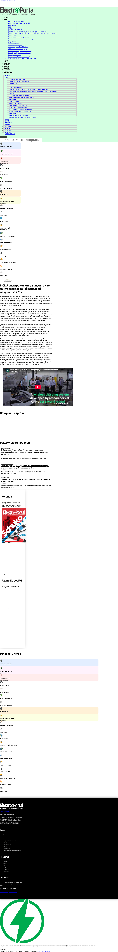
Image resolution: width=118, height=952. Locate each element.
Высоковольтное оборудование (18, 37)
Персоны (7, 69)
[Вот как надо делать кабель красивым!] (46, 425)
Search (3, 137)
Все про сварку (13, 35)
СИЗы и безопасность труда (17, 49)
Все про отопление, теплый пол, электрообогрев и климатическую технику (32, 33)
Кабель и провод (13, 43)
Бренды (6, 68)
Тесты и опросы (9, 72)
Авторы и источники (4, 892)
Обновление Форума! (18, 436)
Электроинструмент (14, 55)
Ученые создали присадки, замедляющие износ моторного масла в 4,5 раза (25, 480)
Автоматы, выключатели (16, 21)
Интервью (7, 63)
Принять (3, 949)
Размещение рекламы (43, 951)
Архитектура (12, 25)
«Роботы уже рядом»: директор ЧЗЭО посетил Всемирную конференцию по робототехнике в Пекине (25, 467)
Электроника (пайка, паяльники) (19, 57)
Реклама (6, 65)
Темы (5, 19)
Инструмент (12, 41)
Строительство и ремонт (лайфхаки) (20, 51)
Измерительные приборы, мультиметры (21, 39)
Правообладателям (13, 892)
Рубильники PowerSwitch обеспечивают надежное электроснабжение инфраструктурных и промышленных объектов (24, 452)
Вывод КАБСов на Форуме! (4, 436)
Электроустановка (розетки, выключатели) (22, 58)
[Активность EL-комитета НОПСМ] (33, 425)
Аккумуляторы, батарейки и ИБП (19, 23)
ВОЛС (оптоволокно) (15, 29)
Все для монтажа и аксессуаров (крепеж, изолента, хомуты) (27, 31)
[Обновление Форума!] (20, 425)
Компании (7, 71)
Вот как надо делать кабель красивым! (45, 436)
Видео (6, 62)
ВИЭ (9, 27)
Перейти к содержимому (7, 0)
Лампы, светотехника (15, 45)
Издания (6, 66)
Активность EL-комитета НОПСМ (33, 436)
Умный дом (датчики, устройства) (19, 53)
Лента (6, 60)
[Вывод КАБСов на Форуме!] (6, 425)
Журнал (6, 17)
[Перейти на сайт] (22, 943)
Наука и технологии (5, 477)
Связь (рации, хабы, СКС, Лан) (18, 47)
